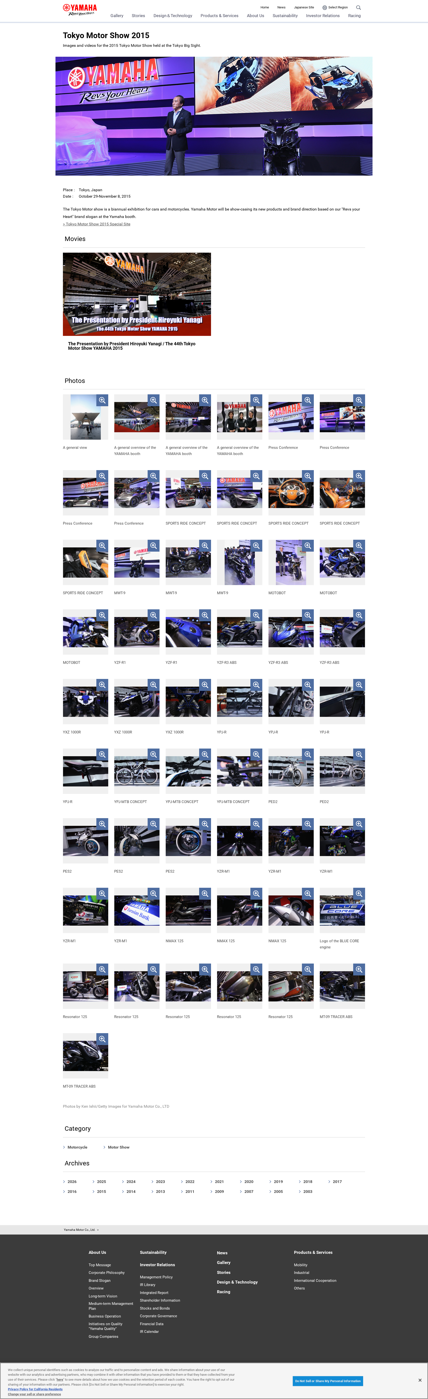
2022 (190, 1181)
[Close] (420, 1380)
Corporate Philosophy (107, 1272)
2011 (190, 1191)
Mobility (300, 1265)
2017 (337, 1181)
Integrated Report (154, 1293)
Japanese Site (304, 7)
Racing (354, 15)
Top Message (100, 1265)
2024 (131, 1181)
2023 (160, 1181)
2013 (160, 1191)
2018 (307, 1181)
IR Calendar (149, 1331)
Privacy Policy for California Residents (35, 1389)
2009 (219, 1191)
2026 (72, 1181)
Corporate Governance (158, 1316)
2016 (72, 1191)
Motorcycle (77, 1147)
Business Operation (105, 1316)
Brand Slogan (99, 1280)
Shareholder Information (160, 1300)
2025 (101, 1181)
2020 (248, 1181)
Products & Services (220, 15)
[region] (214, 1381)
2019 (278, 1181)
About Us (255, 15)
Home (265, 7)
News (281, 7)
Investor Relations (323, 15)
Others (299, 1288)
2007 (248, 1191)
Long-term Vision (103, 1296)
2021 (219, 1181)
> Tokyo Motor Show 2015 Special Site (96, 224)
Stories (138, 15)
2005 (278, 1191)
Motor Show (119, 1147)
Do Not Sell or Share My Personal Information (328, 1381)
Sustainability (285, 15)
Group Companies (103, 1336)
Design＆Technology (173, 15)
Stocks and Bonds (155, 1308)
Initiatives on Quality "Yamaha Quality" (105, 1326)
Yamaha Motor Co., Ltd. (79, 1230)
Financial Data (151, 1324)
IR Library (147, 1285)
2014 (131, 1191)
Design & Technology (237, 1282)
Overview (96, 1288)
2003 (307, 1191)
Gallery (116, 15)
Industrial (301, 1272)
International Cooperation (315, 1280)
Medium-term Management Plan (111, 1306)
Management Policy (156, 1277)
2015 (101, 1191)
